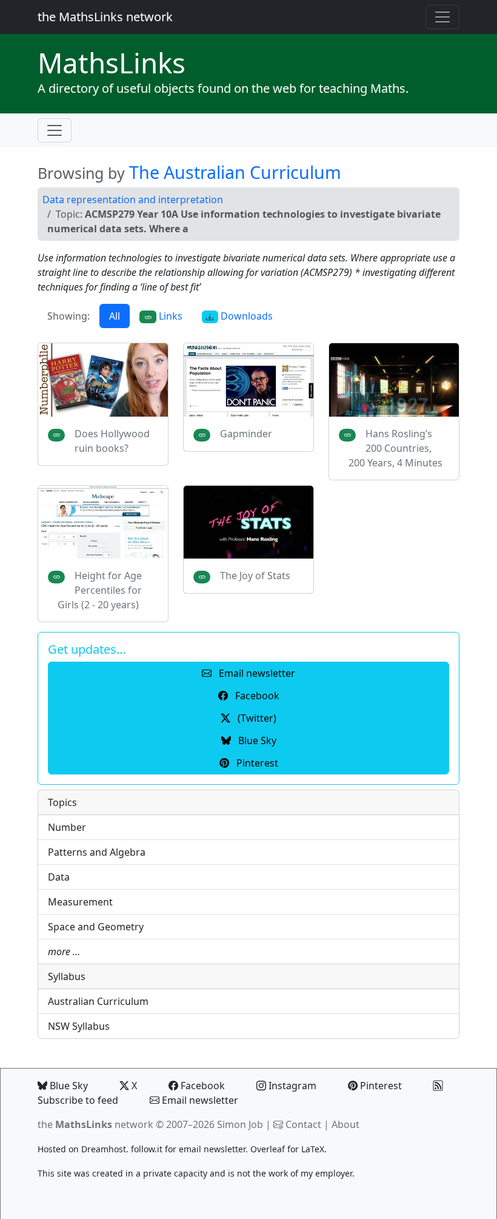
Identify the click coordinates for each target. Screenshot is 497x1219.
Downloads (245, 316)
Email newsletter (198, 1100)
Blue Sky (67, 1085)
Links (111, 62)
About (345, 1124)
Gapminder (246, 433)
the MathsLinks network (105, 16)
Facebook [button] (256, 695)
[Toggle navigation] (442, 17)
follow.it (146, 1149)
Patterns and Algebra (96, 852)
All (114, 316)
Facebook (201, 1085)
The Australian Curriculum (235, 172)
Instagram (291, 1085)
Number (67, 827)
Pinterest (380, 1085)
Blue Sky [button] (256, 740)
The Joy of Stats (255, 575)
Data (59, 877)
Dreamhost (103, 1149)
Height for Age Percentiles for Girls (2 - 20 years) (100, 590)
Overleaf (267, 1149)
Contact (303, 1124)
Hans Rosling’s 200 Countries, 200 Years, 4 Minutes (395, 448)
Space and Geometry (96, 926)
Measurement (80, 901)
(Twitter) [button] (255, 718)
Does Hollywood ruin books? (112, 441)
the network (95, 1124)
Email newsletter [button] (255, 673)
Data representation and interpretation (132, 199)
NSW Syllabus (79, 1026)
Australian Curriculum (98, 1001)
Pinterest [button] (256, 763)
